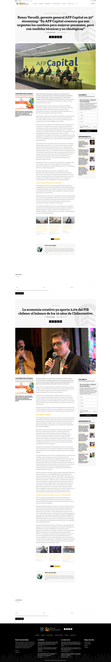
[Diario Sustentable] (40, 249)
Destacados (64, 13)
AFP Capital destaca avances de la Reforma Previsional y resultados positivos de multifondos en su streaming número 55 (67, 227)
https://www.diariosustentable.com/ (51, 247)
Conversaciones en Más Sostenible (52, 13)
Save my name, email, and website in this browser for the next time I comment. (33, 290)
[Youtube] (95, 1)
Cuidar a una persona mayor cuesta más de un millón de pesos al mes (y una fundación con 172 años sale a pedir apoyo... (71, 649)
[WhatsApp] (58, 37)
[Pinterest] (55, 37)
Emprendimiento (82, 140)
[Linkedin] (61, 37)
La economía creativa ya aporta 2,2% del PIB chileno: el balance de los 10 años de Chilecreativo (83, 144)
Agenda (80, 148)
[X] (93, 1)
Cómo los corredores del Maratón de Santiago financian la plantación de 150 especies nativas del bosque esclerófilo (71, 654)
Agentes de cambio (64, 651)
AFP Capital (57, 239)
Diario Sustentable (51, 32)
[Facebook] (91, 1)
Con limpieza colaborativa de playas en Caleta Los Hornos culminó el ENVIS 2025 (34, 263)
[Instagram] (92, 1)
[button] (76, 3)
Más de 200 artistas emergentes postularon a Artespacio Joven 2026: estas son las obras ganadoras (47, 649)
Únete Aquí (88, 130)
